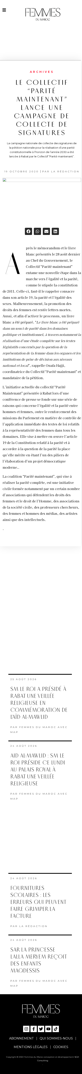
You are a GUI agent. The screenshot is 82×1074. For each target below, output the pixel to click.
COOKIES (60, 1047)
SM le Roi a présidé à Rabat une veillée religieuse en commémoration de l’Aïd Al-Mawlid (39, 703)
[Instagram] (26, 1029)
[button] (28, 231)
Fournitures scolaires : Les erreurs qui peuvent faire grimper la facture (38, 902)
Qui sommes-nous (56, 1038)
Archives (42, 72)
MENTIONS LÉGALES (31, 1047)
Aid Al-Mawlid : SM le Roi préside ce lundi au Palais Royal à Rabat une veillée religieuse (37, 769)
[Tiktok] (56, 1029)
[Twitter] (41, 1029)
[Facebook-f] (33, 1029)
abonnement (21, 1038)
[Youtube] (48, 1029)
